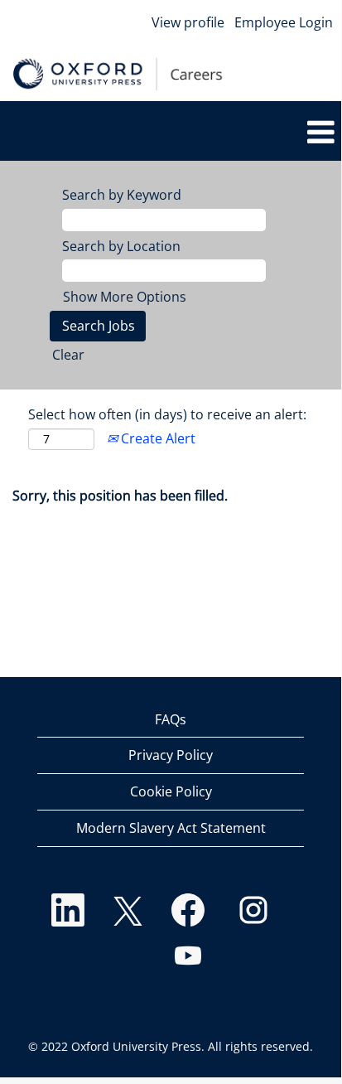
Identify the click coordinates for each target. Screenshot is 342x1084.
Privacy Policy (170, 755)
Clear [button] (68, 355)
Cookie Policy (171, 791)
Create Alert (156, 438)
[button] (174, 133)
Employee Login (283, 22)
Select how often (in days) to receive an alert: (167, 414)
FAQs (170, 719)
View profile (188, 22)
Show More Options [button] (124, 297)
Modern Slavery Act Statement (171, 828)
